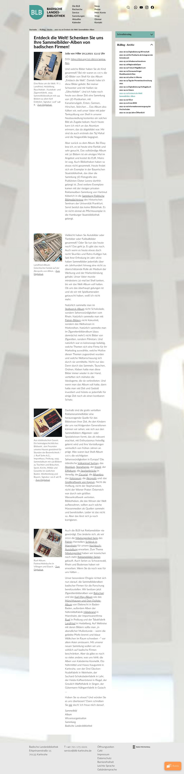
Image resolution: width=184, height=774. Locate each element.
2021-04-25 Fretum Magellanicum (132, 68)
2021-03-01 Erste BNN (128, 103)
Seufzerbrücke (88, 471)
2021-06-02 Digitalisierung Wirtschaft (134, 52)
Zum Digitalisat (43, 480)
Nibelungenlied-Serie (86, 538)
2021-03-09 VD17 (126, 100)
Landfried (70, 623)
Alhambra (98, 474)
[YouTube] (141, 7)
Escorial (83, 474)
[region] (135, 82)
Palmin (68, 542)
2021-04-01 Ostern (126, 90)
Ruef (67, 619)
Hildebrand (90, 612)
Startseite (33, 30)
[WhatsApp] (135, 7)
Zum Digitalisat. (44, 105)
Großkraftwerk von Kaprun (80, 482)
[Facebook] (152, 7)
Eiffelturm (70, 471)
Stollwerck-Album (74, 309)
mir (70, 705)
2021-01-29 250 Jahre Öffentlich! (132, 113)
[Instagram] (146, 7)
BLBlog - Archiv (46, 30)
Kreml (98, 467)
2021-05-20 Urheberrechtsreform (132, 61)
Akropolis (91, 478)
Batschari (99, 593)
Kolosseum (75, 478)
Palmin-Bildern (73, 320)
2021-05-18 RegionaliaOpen (130, 65)
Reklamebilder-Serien (89, 557)
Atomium (70, 467)
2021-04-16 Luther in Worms (130, 77)
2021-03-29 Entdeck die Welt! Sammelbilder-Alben (74, 30)
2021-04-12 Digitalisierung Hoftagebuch (135, 87)
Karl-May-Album (84, 597)
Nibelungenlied (73, 553)
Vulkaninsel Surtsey (88, 463)
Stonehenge (82, 467)
